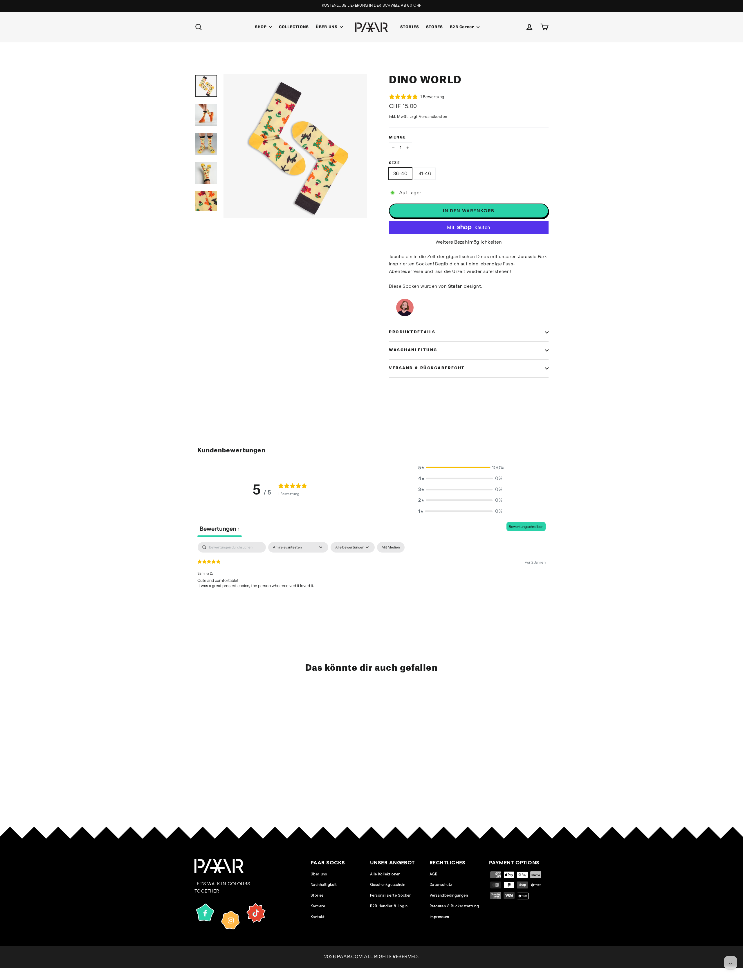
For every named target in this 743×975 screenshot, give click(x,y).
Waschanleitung (413, 350)
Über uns (319, 874)
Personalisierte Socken (391, 895)
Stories (317, 895)
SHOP (261, 26)
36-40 (400, 173)
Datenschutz (441, 885)
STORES (434, 26)
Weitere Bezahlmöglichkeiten (468, 242)
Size (394, 163)
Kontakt (318, 917)
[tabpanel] (371, 579)
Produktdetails (412, 332)
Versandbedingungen (449, 895)
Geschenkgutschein (387, 885)
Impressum (439, 917)
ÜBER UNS (327, 26)
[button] (460, 468)
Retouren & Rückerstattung (454, 906)
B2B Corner (462, 26)
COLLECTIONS (294, 26)
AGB (433, 874)
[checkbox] (391, 547)
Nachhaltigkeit (324, 885)
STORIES (409, 26)
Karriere (318, 906)
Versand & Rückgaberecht (427, 368)
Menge (397, 137)
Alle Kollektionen (385, 874)
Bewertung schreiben (526, 526)
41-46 (425, 173)
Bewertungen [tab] (219, 528)
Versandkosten (433, 117)
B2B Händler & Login (389, 906)
